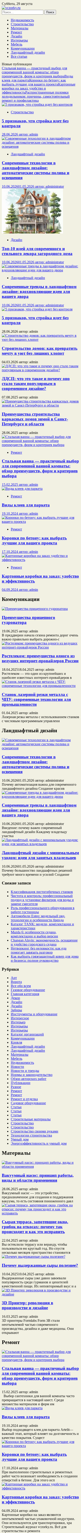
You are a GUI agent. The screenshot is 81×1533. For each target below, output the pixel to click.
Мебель (16, 44)
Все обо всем (21, 986)
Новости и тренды (25, 1071)
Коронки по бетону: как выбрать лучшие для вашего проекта (34, 82)
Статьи (16, 1107)
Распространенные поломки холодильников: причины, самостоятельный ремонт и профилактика (36, 96)
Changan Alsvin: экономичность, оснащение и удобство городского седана (44, 942)
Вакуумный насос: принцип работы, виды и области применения (38, 1178)
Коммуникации (23, 48)
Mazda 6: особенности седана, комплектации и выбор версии (34, 934)
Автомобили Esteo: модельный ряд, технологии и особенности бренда (38, 918)
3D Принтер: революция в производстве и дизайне (27, 1305)
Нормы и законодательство (31, 1075)
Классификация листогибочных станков (42, 892)
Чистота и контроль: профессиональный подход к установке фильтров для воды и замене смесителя (42, 900)
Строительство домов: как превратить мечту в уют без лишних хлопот (39, 351)
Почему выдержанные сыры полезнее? (40, 1265)
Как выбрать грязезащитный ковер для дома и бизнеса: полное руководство (45, 958)
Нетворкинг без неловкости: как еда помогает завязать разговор (38, 950)
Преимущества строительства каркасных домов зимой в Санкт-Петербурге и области (35, 419)
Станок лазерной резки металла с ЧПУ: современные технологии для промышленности (36, 699)
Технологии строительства (31, 1135)
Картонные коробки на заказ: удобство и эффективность (38, 88)
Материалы (19, 28)
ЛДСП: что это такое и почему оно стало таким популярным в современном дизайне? (36, 383)
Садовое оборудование (28, 1103)
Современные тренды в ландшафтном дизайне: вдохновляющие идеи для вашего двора (39, 810)
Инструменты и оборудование (34, 1014)
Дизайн (16, 36)
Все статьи (19, 56)
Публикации (20, 1083)
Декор (15, 998)
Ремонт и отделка (24, 1099)
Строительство (22, 24)
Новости (17, 1067)
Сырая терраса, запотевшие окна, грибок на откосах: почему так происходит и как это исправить (35, 1226)
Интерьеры (19, 40)
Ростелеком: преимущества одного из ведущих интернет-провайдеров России (40, 658)
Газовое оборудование (28, 990)
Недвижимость (22, 20)
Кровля (16, 1042)
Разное (16, 1087)
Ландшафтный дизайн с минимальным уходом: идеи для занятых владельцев (40, 855)
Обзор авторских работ (28, 1079)
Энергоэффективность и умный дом (39, 1143)
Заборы (16, 1010)
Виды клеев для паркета (26, 1416)
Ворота (16, 982)
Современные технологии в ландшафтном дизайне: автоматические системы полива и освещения (35, 764)
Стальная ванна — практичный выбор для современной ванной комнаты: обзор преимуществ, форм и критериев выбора (34, 72)
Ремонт (16, 32)
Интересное (20, 1018)
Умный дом (20, 1139)
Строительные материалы (31, 1119)
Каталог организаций (27, 1034)
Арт (14, 978)
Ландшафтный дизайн (28, 52)
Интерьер (18, 1022)
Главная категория (25, 994)
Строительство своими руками (34, 1131)
